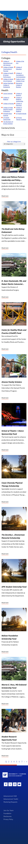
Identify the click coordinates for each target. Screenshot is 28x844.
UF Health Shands (21, 113)
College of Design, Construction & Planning (8, 69)
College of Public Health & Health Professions (8, 109)
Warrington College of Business (19, 85)
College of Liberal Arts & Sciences (8, 80)
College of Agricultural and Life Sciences (7, 63)
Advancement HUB (10, 796)
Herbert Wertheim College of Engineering (8, 85)
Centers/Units (8, 127)
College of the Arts (20, 62)
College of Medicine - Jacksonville (19, 99)
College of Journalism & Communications (20, 75)
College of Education (19, 68)
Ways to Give (7, 134)
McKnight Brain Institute (7, 114)
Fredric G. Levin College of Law (20, 80)
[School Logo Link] (13, 775)
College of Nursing (8, 103)
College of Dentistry (19, 94)
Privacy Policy (8, 819)
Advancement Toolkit (11, 799)
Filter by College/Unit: (14, 141)
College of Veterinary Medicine (19, 109)
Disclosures (8, 816)
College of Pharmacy (19, 104)
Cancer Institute (7, 93)
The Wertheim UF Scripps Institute (8, 122)
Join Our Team (9, 810)
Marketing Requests (10, 802)
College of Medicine (6, 98)
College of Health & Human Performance (8, 75)
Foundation (7, 813)
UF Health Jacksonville (6, 118)
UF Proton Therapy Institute (21, 118)
